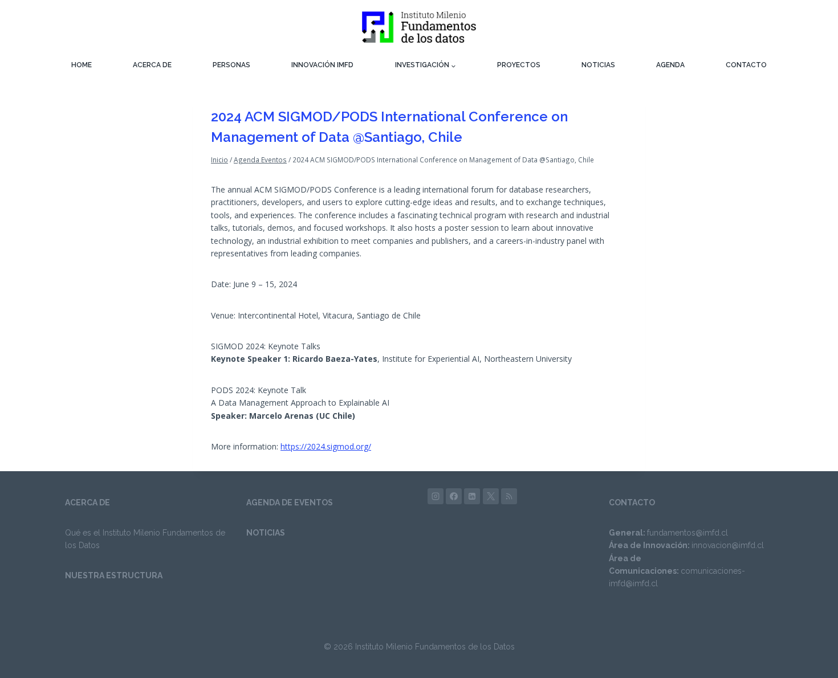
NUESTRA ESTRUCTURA (113, 575)
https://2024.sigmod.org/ (325, 446)
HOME (81, 65)
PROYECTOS (518, 65)
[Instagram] (436, 496)
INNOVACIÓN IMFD (322, 65)
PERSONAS (231, 65)
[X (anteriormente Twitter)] (491, 496)
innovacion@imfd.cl (727, 545)
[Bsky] (509, 496)
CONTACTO (746, 65)
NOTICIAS (598, 65)
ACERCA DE (152, 65)
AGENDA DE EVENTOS (289, 502)
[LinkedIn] (472, 496)
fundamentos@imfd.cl (687, 532)
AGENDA (670, 65)
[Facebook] (454, 496)
